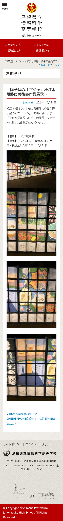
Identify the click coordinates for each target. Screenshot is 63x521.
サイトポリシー (12, 444)
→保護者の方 (41, 50)
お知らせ (45, 64)
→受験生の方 (13, 50)
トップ (56, 64)
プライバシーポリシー (38, 444)
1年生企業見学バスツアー (24, 414)
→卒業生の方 (13, 45)
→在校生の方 (41, 45)
